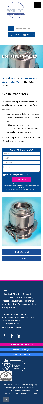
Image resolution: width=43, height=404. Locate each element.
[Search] (11, 28)
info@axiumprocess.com (14, 327)
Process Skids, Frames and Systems (18, 300)
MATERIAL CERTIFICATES (21, 344)
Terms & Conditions (27, 304)
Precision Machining (24, 297)
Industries (6, 294)
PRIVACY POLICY (19, 189)
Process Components (29, 78)
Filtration (17, 294)
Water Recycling (9, 304)
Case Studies (7, 297)
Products (13, 78)
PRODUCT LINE (21, 251)
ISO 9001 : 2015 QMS (21, 349)
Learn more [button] (32, 394)
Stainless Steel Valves (12, 81)
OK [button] (6, 400)
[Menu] (37, 5)
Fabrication (28, 294)
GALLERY (21, 258)
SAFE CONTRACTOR (21, 354)
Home (4, 78)
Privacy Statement (10, 307)
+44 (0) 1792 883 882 (11, 324)
